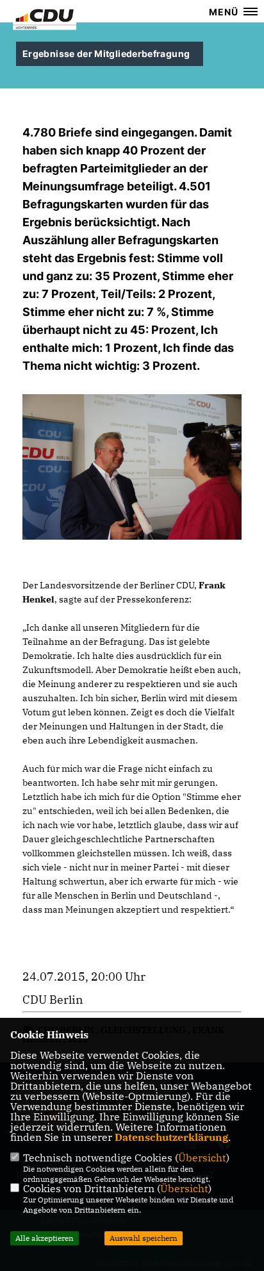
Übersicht (202, 1157)
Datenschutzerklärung (171, 1137)
